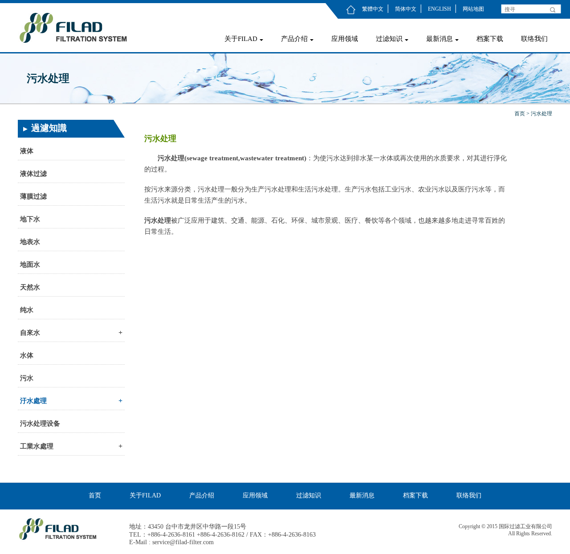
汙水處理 (71, 400)
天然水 (30, 287)
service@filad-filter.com (183, 542)
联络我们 (534, 38)
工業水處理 (71, 446)
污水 (26, 378)
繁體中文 (372, 9)
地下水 (30, 219)
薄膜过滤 (33, 196)
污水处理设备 (40, 423)
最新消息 (439, 38)
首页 (519, 113)
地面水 (30, 264)
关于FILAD (240, 38)
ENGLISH (439, 9)
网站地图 (473, 9)
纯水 (26, 310)
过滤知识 (389, 38)
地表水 (30, 241)
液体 (26, 151)
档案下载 (489, 38)
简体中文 (405, 9)
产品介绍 (294, 38)
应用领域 (344, 38)
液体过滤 (33, 173)
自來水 (71, 332)
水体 (26, 355)
